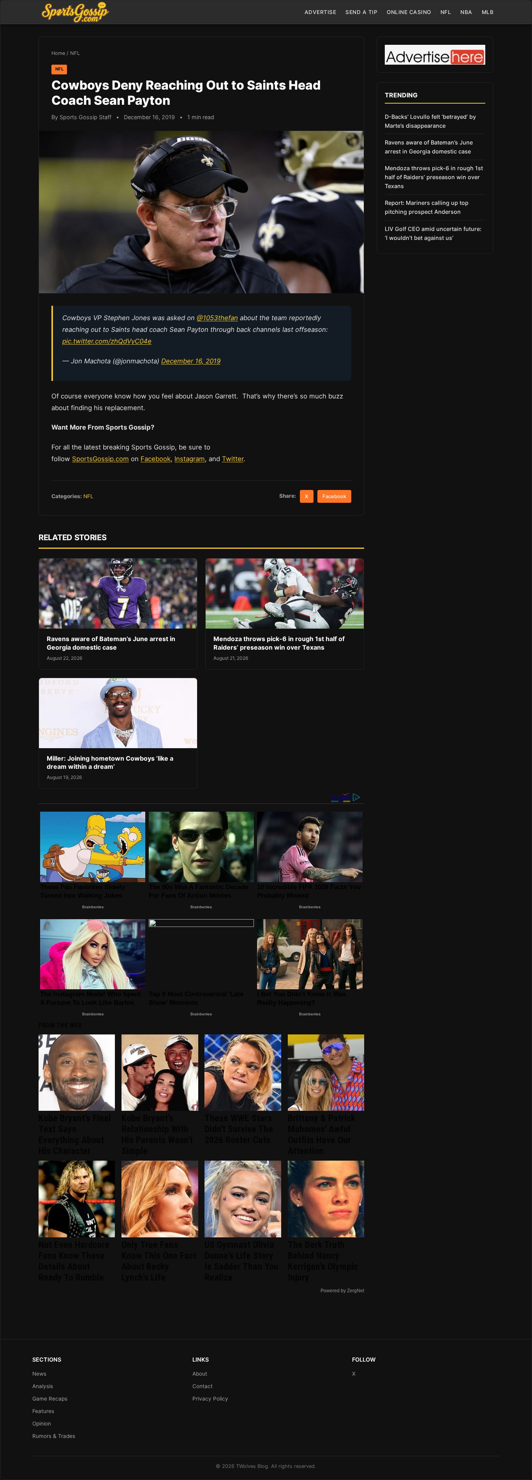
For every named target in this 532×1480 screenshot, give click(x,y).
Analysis (42, 1386)
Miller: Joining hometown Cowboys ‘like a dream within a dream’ (110, 762)
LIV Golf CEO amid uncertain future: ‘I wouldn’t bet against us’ (433, 233)
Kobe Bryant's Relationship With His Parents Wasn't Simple (157, 1134)
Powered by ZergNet (342, 1290)
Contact (202, 1386)
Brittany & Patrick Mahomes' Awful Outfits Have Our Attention (321, 1134)
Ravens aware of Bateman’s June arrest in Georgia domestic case (111, 643)
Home (58, 53)
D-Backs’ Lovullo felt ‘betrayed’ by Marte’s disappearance (430, 121)
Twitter (232, 459)
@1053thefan (217, 318)
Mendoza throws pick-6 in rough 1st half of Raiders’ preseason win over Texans (279, 643)
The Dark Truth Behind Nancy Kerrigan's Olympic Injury (323, 1261)
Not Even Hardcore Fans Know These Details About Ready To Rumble (74, 1261)
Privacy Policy (210, 1398)
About (199, 1374)
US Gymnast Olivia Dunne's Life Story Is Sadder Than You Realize (241, 1261)
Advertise (320, 12)
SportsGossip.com (100, 459)
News (39, 1374)
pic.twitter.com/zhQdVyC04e (106, 341)
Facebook (156, 459)
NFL (445, 12)
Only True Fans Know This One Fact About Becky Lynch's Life (159, 1261)
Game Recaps (49, 1398)
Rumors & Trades (53, 1436)
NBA (466, 12)
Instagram (189, 459)
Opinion (41, 1423)
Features (43, 1411)
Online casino (409, 12)
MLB (488, 12)
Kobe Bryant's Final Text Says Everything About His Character (75, 1134)
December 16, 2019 (190, 361)
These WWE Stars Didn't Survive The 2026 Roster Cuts (238, 1129)
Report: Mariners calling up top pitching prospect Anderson (427, 207)
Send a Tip (361, 12)
